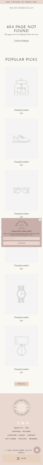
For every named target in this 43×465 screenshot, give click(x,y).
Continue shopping (21, 40)
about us (18, 428)
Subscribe (21, 243)
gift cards (10, 439)
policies (23, 439)
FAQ (27, 428)
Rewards (33, 439)
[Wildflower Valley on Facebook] (21, 423)
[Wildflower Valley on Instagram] (17, 423)
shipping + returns (21, 431)
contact (31, 435)
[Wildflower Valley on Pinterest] (26, 423)
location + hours (16, 435)
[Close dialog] (40, 220)
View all (21, 384)
